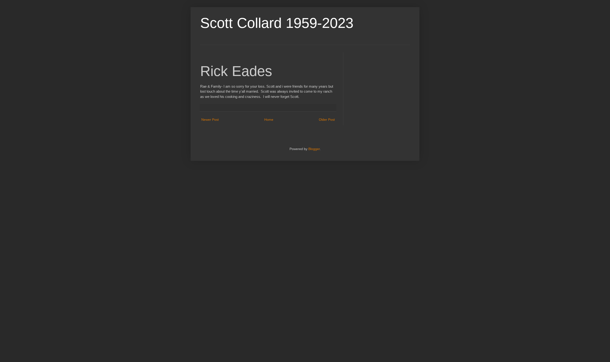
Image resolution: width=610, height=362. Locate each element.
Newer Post (210, 119)
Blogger (314, 149)
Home (268, 119)
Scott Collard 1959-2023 (276, 23)
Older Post (327, 119)
